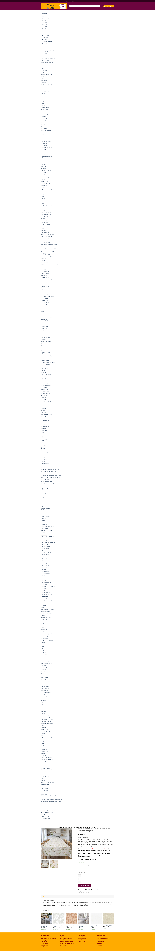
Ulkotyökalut (44, 287)
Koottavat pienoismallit (46, 212)
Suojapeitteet (44, 514)
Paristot (43, 532)
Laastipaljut (43, 457)
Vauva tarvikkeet (45, 246)
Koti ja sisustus (44, 253)
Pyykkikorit (43, 378)
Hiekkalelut (43, 230)
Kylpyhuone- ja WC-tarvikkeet (48, 362)
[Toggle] (42, 896)
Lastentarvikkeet (45, 241)
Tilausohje (62, 940)
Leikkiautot (43, 103)
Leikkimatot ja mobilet (46, 64)
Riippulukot (43, 434)
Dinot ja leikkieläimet (46, 130)
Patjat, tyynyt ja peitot (46, 488)
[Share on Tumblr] (88, 892)
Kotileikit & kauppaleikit (46, 147)
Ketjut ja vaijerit (44, 430)
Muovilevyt (43, 509)
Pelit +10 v (43, 164)
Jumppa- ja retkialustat (46, 530)
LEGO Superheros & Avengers (48, 586)
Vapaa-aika (43, 520)
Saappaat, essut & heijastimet (48, 496)
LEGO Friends (44, 33)
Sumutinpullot (44, 406)
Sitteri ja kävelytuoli (45, 242)
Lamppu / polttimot (45, 273)
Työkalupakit (44, 372)
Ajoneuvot (43, 93)
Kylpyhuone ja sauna (45, 352)
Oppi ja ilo (43, 168)
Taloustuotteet (44, 319)
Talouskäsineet (44, 395)
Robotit (42, 196)
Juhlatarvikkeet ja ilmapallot (47, 609)
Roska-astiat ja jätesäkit (46, 376)
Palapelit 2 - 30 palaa (46, 170)
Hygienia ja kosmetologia (47, 355)
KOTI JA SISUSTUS (95, 828)
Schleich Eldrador (45, 53)
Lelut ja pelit (44, 15)
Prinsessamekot (44, 143)
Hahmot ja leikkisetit (46, 124)
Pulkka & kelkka (44, 220)
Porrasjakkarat (44, 322)
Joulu (42, 284)
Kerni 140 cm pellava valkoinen (95, 926)
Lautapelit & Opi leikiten (46, 699)
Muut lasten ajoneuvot (46, 114)
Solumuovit (43, 518)
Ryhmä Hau (43, 139)
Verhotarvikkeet (44, 389)
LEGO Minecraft (44, 37)
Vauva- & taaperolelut (46, 611)
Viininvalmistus (44, 348)
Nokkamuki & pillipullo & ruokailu (49, 248)
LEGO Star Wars (44, 43)
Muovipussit (43, 424)
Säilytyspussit (44, 387)
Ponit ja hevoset (44, 684)
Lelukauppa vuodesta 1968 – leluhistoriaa (51, 792)
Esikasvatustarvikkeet (46, 302)
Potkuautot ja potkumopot (47, 91)
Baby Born (43, 82)
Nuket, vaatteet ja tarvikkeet (47, 84)
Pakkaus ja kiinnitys (45, 420)
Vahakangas (43, 258)
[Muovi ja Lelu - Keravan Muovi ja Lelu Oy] (54, 6)
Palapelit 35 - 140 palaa (46, 172)
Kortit (42, 432)
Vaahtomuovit (44, 467)
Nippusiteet (43, 428)
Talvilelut (43, 218)
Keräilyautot (44, 105)
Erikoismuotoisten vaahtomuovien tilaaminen (51, 473)
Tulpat (42, 465)
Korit (42, 366)
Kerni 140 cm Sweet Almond (70, 926)
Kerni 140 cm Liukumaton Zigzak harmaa (46, 926)
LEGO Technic (44, 48)
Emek (42, 99)
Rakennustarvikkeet (45, 452)
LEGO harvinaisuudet (46, 552)
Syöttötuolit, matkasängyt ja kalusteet (50, 251)
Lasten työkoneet (45, 112)
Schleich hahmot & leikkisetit (48, 536)
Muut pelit (43, 166)
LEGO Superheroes (45, 573)
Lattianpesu (43, 397)
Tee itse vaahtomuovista (46, 481)
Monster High (44, 80)
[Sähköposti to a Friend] (84, 892)
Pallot (42, 226)
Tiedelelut (43, 192)
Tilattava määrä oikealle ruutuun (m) (85, 868)
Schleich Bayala (44, 51)
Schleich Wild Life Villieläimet (48, 58)
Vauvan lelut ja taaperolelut (47, 62)
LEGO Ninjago (44, 39)
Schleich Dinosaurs (45, 546)
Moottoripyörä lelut (45, 109)
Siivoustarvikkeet (45, 391)
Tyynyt (42, 491)
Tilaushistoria (81, 941)
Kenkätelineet (44, 381)
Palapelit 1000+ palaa (46, 177)
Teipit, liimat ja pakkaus (46, 418)
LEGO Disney (44, 26)
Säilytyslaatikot (44, 368)
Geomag (43, 210)
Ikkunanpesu (44, 399)
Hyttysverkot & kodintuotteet (48, 282)
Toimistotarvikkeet (45, 269)
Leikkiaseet (43, 152)
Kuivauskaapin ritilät (45, 385)
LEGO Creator (44, 24)
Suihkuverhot (44, 353)
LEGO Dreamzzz (45, 31)
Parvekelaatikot (44, 294)
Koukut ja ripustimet (46, 374)
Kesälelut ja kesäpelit (46, 224)
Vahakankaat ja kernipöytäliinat (48, 256)
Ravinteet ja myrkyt (45, 309)
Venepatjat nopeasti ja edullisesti (48, 483)
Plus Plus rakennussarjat (46, 205)
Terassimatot (44, 312)
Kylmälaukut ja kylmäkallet (47, 350)
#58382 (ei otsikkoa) (45, 516)
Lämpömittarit (44, 320)
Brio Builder (43, 203)
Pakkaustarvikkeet (45, 422)
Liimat (42, 440)
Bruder (42, 101)
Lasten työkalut (44, 149)
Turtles (42, 126)
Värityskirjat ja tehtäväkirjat (47, 189)
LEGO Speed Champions (46, 41)
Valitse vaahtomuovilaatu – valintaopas (50, 469)
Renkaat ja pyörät (45, 463)
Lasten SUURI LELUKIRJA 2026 (48, 823)
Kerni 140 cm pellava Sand (108, 925)
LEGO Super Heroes (45, 45)
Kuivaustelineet (44, 383)
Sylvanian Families (45, 132)
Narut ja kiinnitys (45, 426)
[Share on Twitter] (82, 892)
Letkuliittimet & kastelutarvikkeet (49, 292)
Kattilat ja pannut (45, 333)
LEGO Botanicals (45, 18)
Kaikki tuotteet (44, 13)
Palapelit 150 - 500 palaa (46, 174)
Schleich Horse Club (45, 60)
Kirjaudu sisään (82, 938)
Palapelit (43, 713)
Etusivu (80, 828)
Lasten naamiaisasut (46, 141)
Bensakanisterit (44, 455)
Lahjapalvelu (44, 820)
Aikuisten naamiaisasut (46, 594)
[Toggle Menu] (42, 11)
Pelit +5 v (43, 160)
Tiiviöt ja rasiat (44, 326)
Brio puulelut (44, 70)
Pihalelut (43, 228)
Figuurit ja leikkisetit (45, 137)
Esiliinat (43, 497)
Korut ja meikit (44, 145)
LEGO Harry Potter (45, 35)
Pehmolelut (43, 198)
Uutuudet (43, 814)
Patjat (42, 489)
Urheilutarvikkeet (45, 524)
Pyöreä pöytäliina (45, 262)
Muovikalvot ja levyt (45, 508)
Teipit (42, 442)
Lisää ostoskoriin (84, 885)
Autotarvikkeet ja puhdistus (47, 526)
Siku (42, 94)
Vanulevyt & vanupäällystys (47, 803)
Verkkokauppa (101, 941)
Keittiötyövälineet (45, 328)
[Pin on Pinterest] (86, 892)
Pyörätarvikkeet (44, 528)
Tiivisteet (43, 461)
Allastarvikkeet (44, 771)
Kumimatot (43, 314)
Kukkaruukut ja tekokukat (47, 254)
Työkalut (43, 450)
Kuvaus (45, 896)
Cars (42, 122)
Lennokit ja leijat (45, 232)
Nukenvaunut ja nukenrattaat (48, 86)
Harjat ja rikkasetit (45, 393)
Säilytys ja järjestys (45, 364)
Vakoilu (42, 194)
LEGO (42, 16)
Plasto (42, 97)
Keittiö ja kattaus (45, 325)
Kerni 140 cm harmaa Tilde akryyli (82, 926)
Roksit (42, 499)
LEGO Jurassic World (46, 571)
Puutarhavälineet (45, 300)
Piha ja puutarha (45, 286)
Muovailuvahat (44, 181)
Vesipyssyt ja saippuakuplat (47, 234)
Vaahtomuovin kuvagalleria (47, 485)
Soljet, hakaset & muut (46, 436)
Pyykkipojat (43, 408)
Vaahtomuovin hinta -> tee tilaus (48, 471)
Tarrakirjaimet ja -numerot (47, 445)
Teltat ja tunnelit (45, 238)
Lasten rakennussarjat (46, 214)
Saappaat (43, 501)
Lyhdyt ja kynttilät (45, 271)
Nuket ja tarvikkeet (45, 76)
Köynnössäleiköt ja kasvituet (47, 296)
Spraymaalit (43, 459)
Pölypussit (43, 412)
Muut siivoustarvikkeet (46, 414)
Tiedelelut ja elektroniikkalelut (48, 740)
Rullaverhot (43, 267)
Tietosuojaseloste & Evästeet (67, 943)
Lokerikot (43, 370)
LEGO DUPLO (44, 28)
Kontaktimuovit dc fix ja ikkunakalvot (49, 279)
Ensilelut (43, 66)
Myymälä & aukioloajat (103, 938)
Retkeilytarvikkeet (45, 522)
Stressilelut (43, 727)
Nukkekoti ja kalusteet (46, 89)
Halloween (43, 154)
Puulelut (43, 68)
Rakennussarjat (44, 202)
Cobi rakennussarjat (45, 207)
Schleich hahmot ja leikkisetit (48, 50)
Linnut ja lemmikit (45, 493)
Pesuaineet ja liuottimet (46, 404)
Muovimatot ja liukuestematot (48, 317)
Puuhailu (43, 187)
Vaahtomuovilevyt (45, 479)
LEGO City (43, 20)
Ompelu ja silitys (45, 343)
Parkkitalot (43, 116)
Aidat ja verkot (44, 298)
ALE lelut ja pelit (45, 816)
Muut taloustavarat (45, 345)
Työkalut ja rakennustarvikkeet (48, 447)
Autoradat (43, 120)
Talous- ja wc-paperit (46, 341)
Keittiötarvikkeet (45, 330)
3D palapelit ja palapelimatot (48, 179)
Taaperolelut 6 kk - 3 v (46, 74)
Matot (42, 311)
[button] (60, 1)
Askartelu (43, 725)
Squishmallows (44, 200)
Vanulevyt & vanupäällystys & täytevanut (50, 477)
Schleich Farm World (46, 56)
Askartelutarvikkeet (45, 183)
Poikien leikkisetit (45, 688)
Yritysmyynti (66, 1)
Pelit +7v (43, 162)
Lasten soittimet (45, 216)
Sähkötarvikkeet (44, 277)
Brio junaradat (44, 118)
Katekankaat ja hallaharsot (47, 307)
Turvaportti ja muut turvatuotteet (49, 244)
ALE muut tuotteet (45, 818)
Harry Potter (44, 128)
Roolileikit (43, 590)
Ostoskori (80, 940)
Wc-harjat (43, 410)
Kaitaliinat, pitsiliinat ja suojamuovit (49, 264)
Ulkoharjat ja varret (45, 416)
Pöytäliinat (102, 828)
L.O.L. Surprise (44, 696)
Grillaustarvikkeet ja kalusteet (48, 304)
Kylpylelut (43, 72)
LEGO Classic (44, 22)
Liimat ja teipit (44, 439)
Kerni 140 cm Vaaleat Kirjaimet (57, 926)
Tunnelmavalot (44, 275)
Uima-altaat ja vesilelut (46, 236)
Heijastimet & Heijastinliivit (47, 506)
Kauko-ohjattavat (45, 107)
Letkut (42, 289)
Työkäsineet (43, 448)
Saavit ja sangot (44, 339)
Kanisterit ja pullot (45, 337)
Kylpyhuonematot (45, 360)
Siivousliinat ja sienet (46, 401)
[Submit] (101, 6)
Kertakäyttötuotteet (45, 335)
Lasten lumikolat (45, 222)
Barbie (42, 78)
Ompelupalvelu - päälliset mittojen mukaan (51, 475)
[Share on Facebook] (80, 892)
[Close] (42, 825)
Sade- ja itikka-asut (45, 504)
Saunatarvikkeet (44, 358)
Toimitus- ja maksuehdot (66, 941)
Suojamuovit (44, 511)
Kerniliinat (43, 260)
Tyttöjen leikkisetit (45, 134)
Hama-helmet (44, 185)
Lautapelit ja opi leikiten (46, 156)
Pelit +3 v (43, 157)
